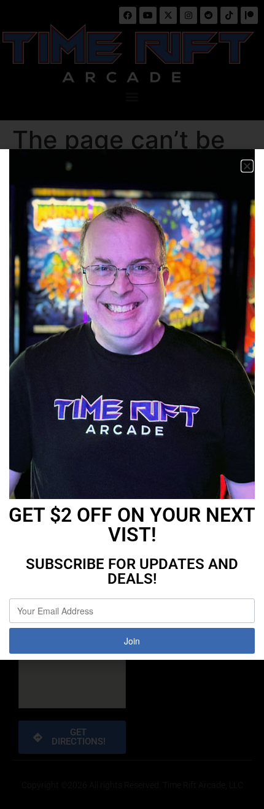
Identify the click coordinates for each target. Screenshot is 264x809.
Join (132, 641)
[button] (247, 166)
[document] (132, 404)
